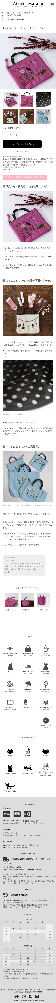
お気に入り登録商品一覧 (13, 156)
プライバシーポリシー (37, 990)
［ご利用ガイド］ (16, 883)
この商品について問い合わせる (13, 167)
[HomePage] (17, 997)
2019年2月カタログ (14, 15)
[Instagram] (24, 997)
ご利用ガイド (12, 990)
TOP (2, 13)
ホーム (3, 990)
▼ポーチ (10, 17)
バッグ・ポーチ (15, 13)
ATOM (39, 992)
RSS (34, 992)
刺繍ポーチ (20, 19)
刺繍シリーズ (28, 13)
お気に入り (23, 152)
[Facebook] (31, 997)
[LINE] (37, 997)
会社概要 (28, 992)
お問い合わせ (23, 990)
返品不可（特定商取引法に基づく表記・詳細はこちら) (28, 159)
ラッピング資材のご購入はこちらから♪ (24, 177)
